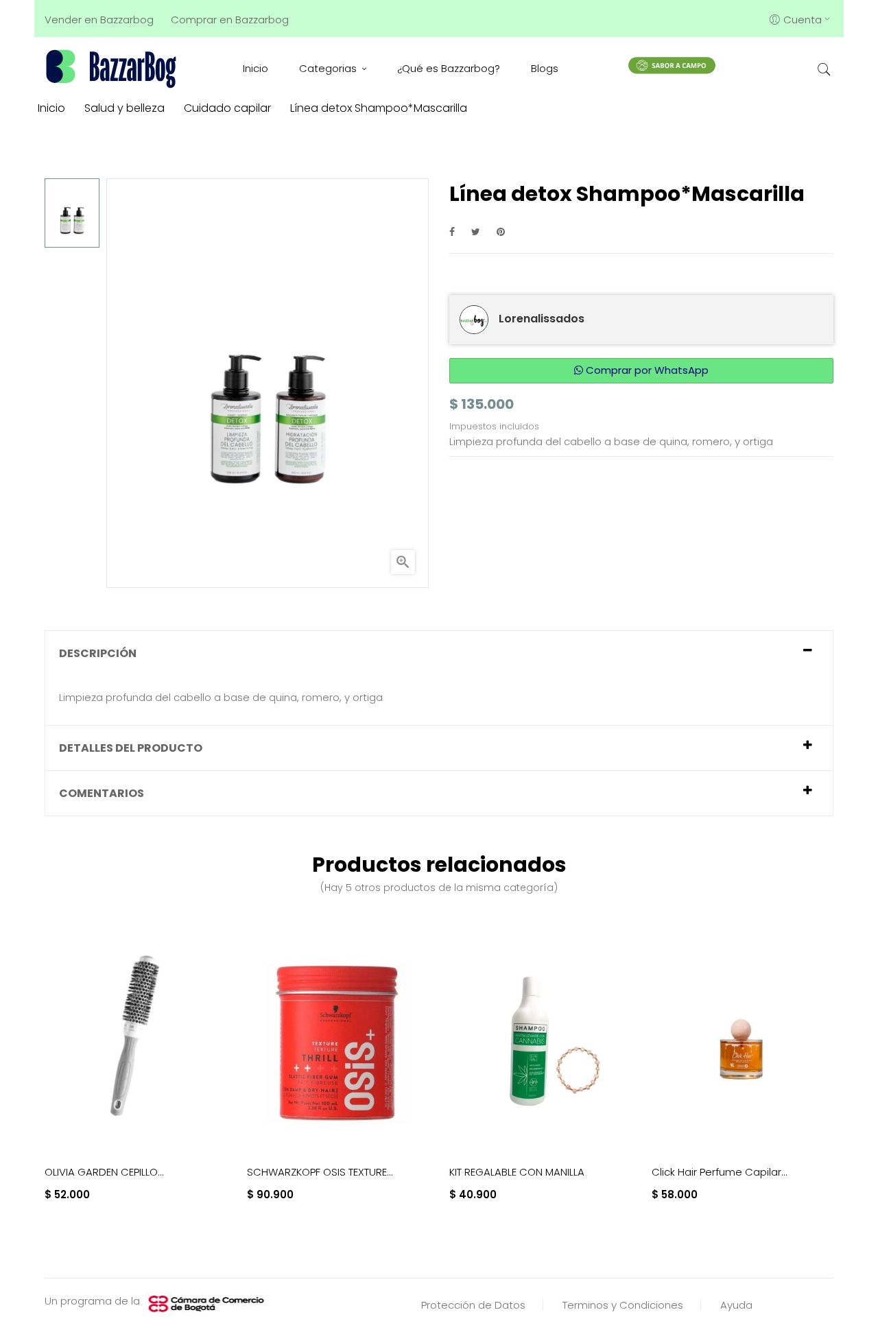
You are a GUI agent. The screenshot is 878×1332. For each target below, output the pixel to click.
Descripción (98, 653)
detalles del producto (130, 748)
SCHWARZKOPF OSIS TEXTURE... (320, 1172)
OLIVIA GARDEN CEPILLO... (104, 1172)
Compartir (452, 231)
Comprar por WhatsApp (646, 370)
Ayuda (736, 1305)
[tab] (439, 653)
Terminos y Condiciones (622, 1305)
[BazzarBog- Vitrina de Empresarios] (113, 68)
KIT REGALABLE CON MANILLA (516, 1172)
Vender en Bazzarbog (99, 19)
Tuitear (475, 231)
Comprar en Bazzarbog (230, 19)
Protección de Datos (473, 1305)
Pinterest (501, 231)
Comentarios (101, 793)
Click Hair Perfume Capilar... (719, 1172)
